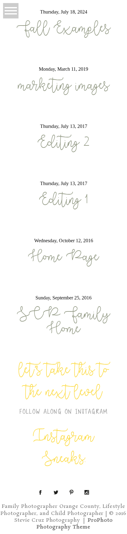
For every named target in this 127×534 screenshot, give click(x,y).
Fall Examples (63, 28)
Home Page (63, 257)
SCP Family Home (63, 321)
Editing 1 (63, 199)
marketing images (63, 85)
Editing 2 (63, 142)
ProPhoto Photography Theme (75, 524)
